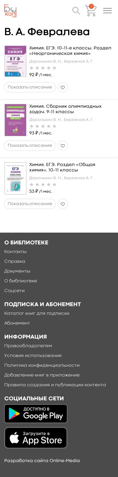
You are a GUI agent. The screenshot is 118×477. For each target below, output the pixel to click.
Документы (17, 271)
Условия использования (33, 356)
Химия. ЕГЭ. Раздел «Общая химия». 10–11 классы (62, 167)
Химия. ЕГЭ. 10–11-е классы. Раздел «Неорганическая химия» (70, 51)
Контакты (15, 252)
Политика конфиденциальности (42, 366)
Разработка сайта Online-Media (42, 461)
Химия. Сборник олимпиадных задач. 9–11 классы (65, 109)
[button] (107, 10)
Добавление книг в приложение (42, 375)
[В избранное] (62, 87)
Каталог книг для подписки (36, 314)
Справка (14, 262)
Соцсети (14, 291)
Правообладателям (28, 346)
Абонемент (17, 323)
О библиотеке (20, 281)
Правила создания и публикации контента (55, 385)
